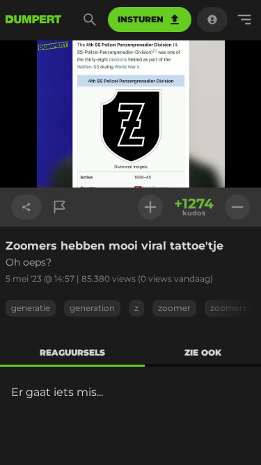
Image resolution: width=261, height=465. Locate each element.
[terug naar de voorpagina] (33, 19)
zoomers (228, 308)
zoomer (174, 308)
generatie (30, 308)
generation (92, 308)
